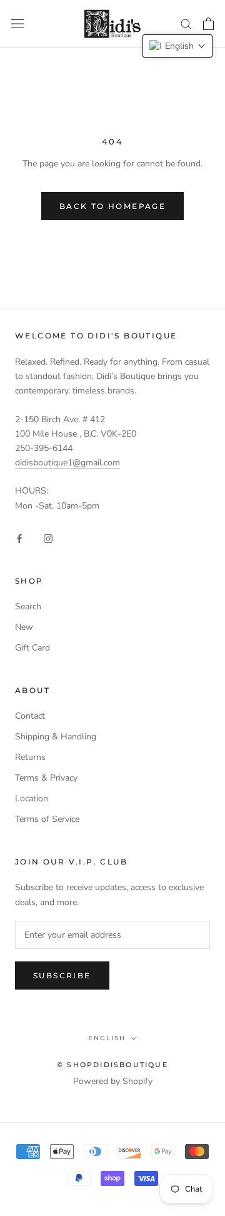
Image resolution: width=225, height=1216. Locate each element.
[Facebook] (19, 537)
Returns (30, 757)
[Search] (186, 23)
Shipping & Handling (55, 736)
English (107, 1038)
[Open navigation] (17, 24)
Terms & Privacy (46, 778)
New (24, 627)
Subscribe (62, 975)
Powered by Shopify (112, 1081)
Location (31, 798)
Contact (30, 716)
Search (28, 606)
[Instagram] (48, 537)
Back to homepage (112, 206)
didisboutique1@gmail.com (67, 463)
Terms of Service (47, 819)
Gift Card (32, 648)
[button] (177, 46)
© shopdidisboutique (112, 1064)
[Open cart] (208, 24)
